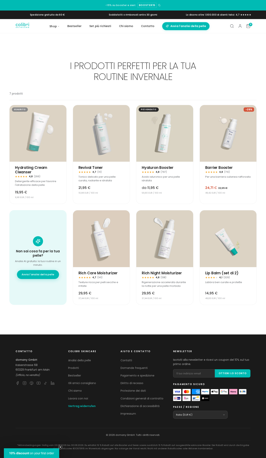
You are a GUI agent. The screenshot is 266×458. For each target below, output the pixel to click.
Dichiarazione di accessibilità (140, 406)
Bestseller (74, 26)
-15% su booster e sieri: (120, 5)
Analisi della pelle (79, 360)
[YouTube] (39, 383)
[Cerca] (232, 26)
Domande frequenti (134, 368)
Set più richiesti (100, 26)
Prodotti (73, 368)
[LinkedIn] (53, 383)
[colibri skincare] (22, 26)
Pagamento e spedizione (137, 375)
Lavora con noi (78, 398)
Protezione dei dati (133, 391)
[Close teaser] (60, 447)
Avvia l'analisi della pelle (188, 26)
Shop (53, 26)
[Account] (240, 26)
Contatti (126, 360)
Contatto (147, 26)
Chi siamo (126, 26)
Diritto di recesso (132, 383)
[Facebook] (17, 383)
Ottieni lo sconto (233, 373)
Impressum (128, 414)
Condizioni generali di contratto (142, 398)
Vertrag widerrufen (82, 406)
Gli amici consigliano (82, 383)
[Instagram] (24, 383)
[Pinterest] (31, 383)
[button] (31, 453)
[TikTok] (46, 383)
